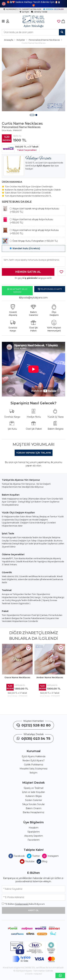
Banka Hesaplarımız (33, 812)
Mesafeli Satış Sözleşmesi (33, 768)
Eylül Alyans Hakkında (33, 756)
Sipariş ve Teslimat (33, 788)
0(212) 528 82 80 (36, 725)
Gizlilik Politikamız (33, 764)
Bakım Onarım (33, 808)
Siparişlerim (33, 831)
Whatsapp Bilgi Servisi (18, 290)
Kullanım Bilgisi (33, 796)
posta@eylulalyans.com (35, 297)
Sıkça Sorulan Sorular (33, 804)
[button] (32, 115)
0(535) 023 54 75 (35, 738)
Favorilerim (34, 839)
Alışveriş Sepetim (33, 835)
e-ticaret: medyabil (33, 974)
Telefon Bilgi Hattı (51, 289)
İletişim (33, 772)
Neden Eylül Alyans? (33, 760)
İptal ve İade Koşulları (33, 792)
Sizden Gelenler (33, 800)
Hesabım (33, 827)
